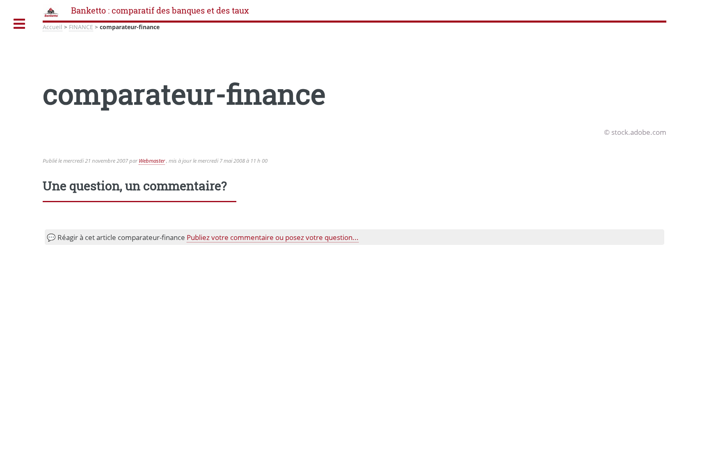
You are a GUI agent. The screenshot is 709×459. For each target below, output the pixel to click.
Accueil (52, 27)
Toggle (19, 24)
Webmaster (152, 160)
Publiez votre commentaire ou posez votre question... (273, 237)
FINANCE (81, 27)
